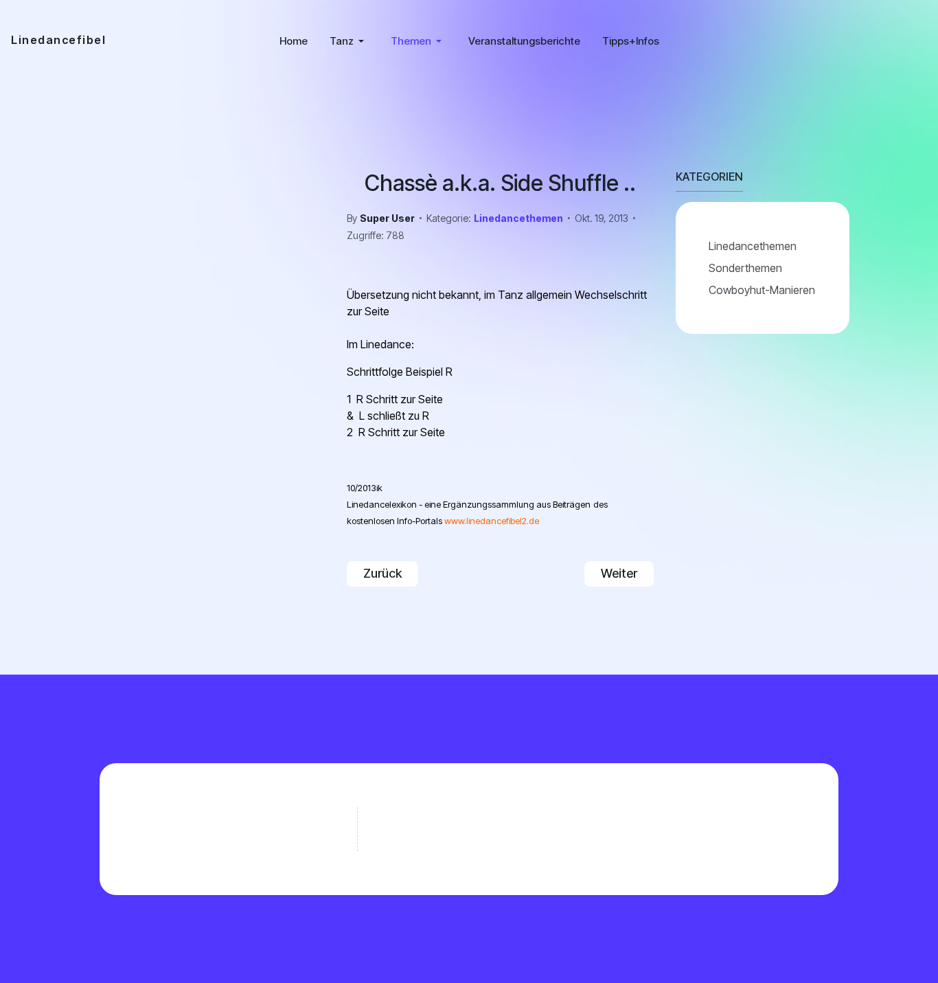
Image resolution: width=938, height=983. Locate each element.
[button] (349, 41)
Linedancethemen (518, 218)
